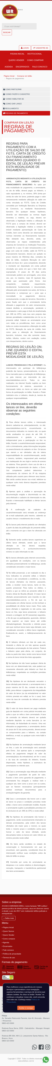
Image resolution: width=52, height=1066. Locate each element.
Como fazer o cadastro (17, 94)
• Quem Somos (8, 931)
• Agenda (5, 942)
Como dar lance (13, 104)
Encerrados (22, 67)
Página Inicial (17, 54)
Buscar (6, 32)
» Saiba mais (9, 918)
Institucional (34, 54)
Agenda (9, 67)
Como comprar (35, 60)
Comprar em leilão (24, 76)
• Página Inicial (8, 927)
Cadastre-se (42, 48)
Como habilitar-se (14, 99)
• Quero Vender (8, 935)
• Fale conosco (8, 950)
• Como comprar (8, 939)
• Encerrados (7, 946)
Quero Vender (16, 60)
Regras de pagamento (16, 113)
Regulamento (12, 108)
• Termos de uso (8, 958)
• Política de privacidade (11, 954)
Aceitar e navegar (26, 1008)
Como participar (13, 89)
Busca (20, 10)
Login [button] (26, 48)
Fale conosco (39, 67)
